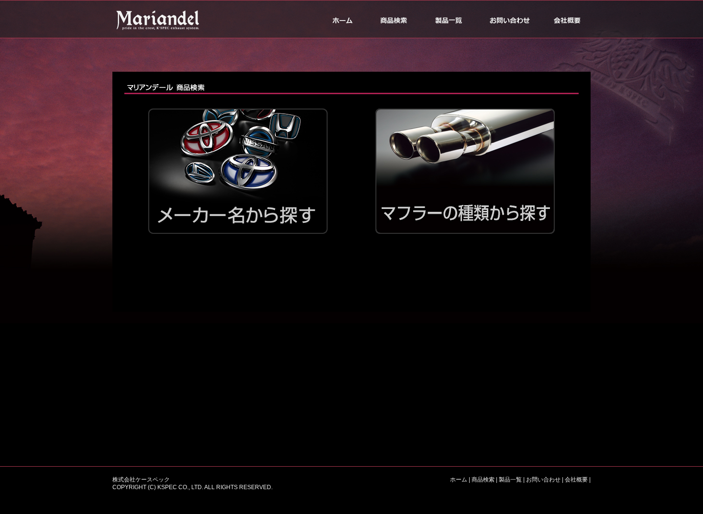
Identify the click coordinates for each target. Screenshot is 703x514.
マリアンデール (160, 19)
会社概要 (567, 19)
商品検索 (393, 19)
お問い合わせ (509, 19)
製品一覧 (448, 19)
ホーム (342, 19)
